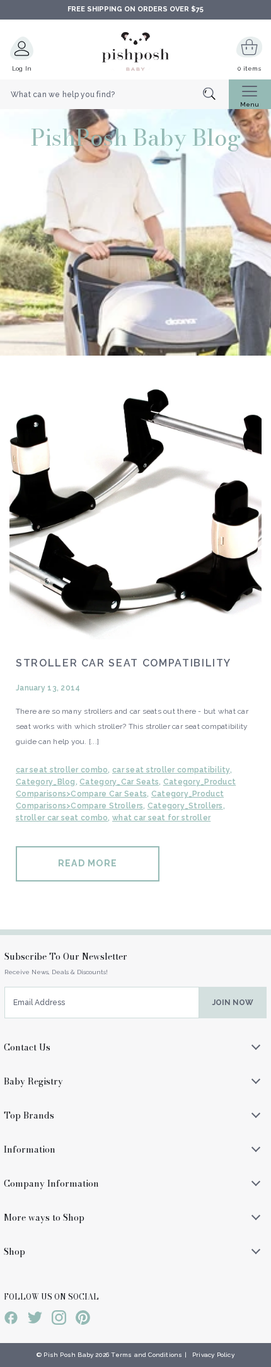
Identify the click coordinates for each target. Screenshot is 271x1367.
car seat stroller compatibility (171, 769)
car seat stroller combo (62, 769)
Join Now (232, 1002)
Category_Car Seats (119, 781)
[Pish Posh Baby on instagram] (59, 1319)
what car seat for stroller (161, 817)
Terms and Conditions (146, 1354)
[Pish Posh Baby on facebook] (11, 1319)
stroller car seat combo (62, 817)
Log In (22, 68)
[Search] (216, 95)
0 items (249, 68)
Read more (87, 863)
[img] (135, 513)
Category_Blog (46, 781)
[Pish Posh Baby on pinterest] (83, 1319)
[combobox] (114, 94)
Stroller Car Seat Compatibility (123, 663)
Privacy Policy (213, 1354)
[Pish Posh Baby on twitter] (35, 1319)
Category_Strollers (185, 805)
